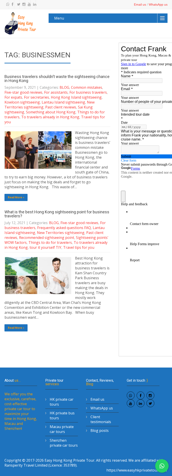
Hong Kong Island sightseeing (76, 97)
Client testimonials (100, 419)
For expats (13, 97)
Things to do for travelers (50, 242)
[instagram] (23, 4)
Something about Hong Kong (50, 112)
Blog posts (99, 430)
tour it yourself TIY (45, 247)
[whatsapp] (6, 4)
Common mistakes (86, 87)
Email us (140, 4)
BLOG (64, 87)
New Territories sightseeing (60, 232)
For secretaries (36, 97)
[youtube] (28, 4)
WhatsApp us (158, 4)
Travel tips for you (78, 247)
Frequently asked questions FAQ (64, 227)
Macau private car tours (62, 429)
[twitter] (17, 4)
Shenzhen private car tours (64, 443)
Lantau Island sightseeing (63, 102)
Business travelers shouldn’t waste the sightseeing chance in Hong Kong (57, 78)
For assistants (56, 92)
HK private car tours (61, 402)
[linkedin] (33, 4)
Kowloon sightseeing (22, 102)
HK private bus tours (62, 415)
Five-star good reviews (23, 92)
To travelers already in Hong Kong (50, 117)
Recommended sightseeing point (46, 237)
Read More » (16, 197)
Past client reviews (60, 107)
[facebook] (12, 4)
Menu (59, 18)
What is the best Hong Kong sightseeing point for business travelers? (56, 214)
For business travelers (88, 92)
